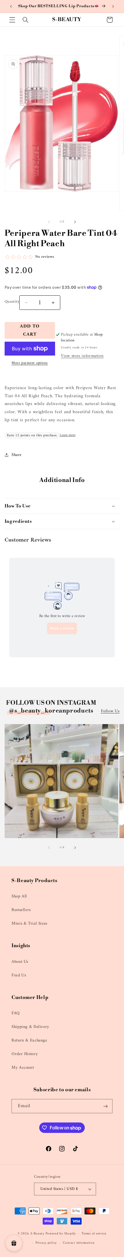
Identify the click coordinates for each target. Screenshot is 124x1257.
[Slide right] (75, 222)
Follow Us (110, 711)
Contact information (79, 1243)
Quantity (12, 302)
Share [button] (17, 455)
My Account (23, 1067)
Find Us (19, 975)
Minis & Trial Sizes (29, 923)
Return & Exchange (29, 1040)
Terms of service (94, 1233)
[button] (12, 19)
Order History (25, 1054)
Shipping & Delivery (30, 1026)
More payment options (30, 363)
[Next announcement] (113, 6)
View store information (82, 356)
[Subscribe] (105, 1106)
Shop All (19, 896)
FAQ (16, 1013)
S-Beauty (37, 1233)
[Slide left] (49, 222)
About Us (20, 961)
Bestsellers (21, 910)
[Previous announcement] (11, 6)
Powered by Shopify (61, 1233)
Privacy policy (46, 1243)
